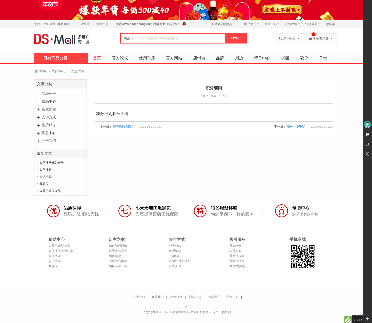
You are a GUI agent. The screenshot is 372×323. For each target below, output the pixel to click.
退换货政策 (236, 256)
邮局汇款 (175, 251)
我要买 (44, 184)
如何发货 (115, 256)
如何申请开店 (118, 266)
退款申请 (235, 246)
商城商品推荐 (118, 261)
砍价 (304, 58)
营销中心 (232, 297)
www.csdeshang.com (137, 24)
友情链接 (176, 297)
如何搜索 (45, 169)
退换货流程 (236, 261)
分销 (323, 58)
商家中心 (270, 24)
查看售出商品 (118, 251)
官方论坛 (120, 58)
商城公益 (195, 297)
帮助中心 (58, 71)
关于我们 (49, 141)
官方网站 (174, 58)
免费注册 (102, 24)
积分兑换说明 (296, 126)
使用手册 (147, 58)
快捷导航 (311, 24)
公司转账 (175, 256)
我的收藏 (291, 24)
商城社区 (214, 297)
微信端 (330, 24)
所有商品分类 (55, 58)
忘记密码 (45, 177)
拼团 (285, 58)
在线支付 (175, 266)
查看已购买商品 (50, 191)
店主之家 (49, 109)
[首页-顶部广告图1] (186, 10)
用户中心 (250, 24)
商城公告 (49, 94)
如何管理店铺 (118, 246)
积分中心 (262, 58)
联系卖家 (235, 251)
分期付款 (175, 246)
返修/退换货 (237, 266)
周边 (239, 58)
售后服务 (49, 125)
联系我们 (158, 297)
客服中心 (49, 133)
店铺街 (199, 58)
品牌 (220, 58)
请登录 (85, 24)
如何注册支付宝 (179, 261)
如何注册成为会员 (51, 162)
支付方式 (49, 117)
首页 (97, 58)
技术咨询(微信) (222, 24)
